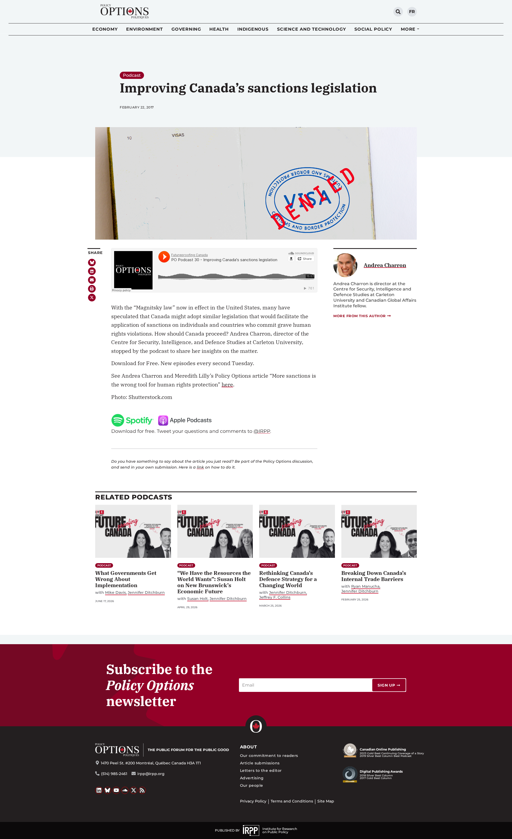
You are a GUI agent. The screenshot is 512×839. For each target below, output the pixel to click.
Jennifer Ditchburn (146, 592)
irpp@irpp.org (151, 773)
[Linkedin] (92, 271)
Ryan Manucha (365, 586)
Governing (186, 29)
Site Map (325, 801)
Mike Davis (115, 592)
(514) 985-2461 (114, 773)
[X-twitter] (92, 297)
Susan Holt (197, 598)
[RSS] (142, 790)
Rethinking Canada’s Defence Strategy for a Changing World (288, 579)
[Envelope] (92, 280)
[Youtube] (116, 790)
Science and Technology (311, 29)
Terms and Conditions (292, 801)
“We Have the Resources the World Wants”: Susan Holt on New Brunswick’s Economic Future (214, 582)
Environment (144, 29)
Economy (105, 29)
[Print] (92, 289)
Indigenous (253, 29)
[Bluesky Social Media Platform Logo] (107, 790)
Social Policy (373, 29)
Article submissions (260, 763)
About (248, 746)
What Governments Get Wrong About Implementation (125, 579)
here (227, 384)
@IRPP (262, 431)
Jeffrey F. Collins (274, 597)
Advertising (252, 778)
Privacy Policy (253, 801)
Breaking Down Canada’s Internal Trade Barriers (373, 576)
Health (219, 29)
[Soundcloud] (125, 790)
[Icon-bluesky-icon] (92, 263)
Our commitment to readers (269, 755)
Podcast (132, 75)
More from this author (359, 316)
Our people (251, 785)
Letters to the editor (261, 770)
